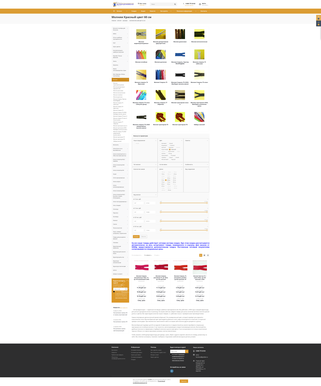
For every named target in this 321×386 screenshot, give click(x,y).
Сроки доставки (136, 355)
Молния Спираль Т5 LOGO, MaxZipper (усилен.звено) (180, 83)
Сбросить (143, 236)
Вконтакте (171, 371)
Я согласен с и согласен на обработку (121, 295)
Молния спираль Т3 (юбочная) (199, 63)
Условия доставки (136, 352)
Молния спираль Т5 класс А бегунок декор (141, 103)
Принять (184, 381)
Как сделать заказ (156, 350)
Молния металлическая (199, 42)
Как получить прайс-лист (158, 352)
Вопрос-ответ (155, 355)
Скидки (133, 359)
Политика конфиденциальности (118, 357)
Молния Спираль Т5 (160, 82)
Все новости (123, 308)
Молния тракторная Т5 (160, 124)
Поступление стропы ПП (120, 322)
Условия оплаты (136, 350)
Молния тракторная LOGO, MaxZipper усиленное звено (199, 104)
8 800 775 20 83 (190, 4)
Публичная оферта (117, 355)
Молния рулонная (161, 62)
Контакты (114, 350)
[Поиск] (175, 4)
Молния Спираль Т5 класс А (199, 83)
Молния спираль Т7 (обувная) (160, 103)
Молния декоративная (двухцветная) (160, 42)
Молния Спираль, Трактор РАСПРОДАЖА (180, 63)
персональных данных (121, 298)
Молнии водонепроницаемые (141, 42)
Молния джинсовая (179, 42)
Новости (114, 352)
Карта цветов (155, 357)
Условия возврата (136, 357)
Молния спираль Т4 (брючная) (141, 83)
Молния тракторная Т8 (180, 124)
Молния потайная (141, 62)
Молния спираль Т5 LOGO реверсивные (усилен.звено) (141, 126)
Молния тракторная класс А (180, 103)
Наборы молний (199, 124)
